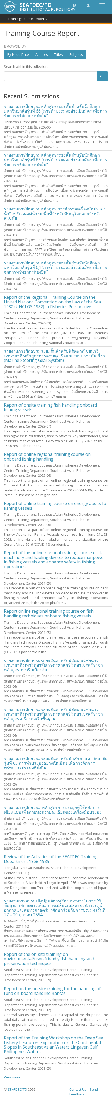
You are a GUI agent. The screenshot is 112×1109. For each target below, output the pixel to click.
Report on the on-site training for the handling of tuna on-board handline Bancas (52, 991)
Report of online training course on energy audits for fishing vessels (56, 506)
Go (102, 76)
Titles (58, 54)
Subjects (76, 54)
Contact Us (77, 1089)
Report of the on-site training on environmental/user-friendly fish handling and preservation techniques (49, 958)
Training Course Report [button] (26, 18)
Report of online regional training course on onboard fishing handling (47, 456)
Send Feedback (83, 1092)
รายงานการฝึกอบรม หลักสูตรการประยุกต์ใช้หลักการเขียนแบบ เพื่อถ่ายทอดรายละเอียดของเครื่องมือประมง (53, 810)
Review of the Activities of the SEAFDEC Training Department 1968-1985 (51, 859)
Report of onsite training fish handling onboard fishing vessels (50, 407)
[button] (74, 5)
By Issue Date (18, 54)
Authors (41, 54)
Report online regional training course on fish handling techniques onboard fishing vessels (49, 613)
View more (12, 1077)
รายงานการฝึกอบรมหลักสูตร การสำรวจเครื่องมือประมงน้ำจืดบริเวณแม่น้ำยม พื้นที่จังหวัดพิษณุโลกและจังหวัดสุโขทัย (55, 213)
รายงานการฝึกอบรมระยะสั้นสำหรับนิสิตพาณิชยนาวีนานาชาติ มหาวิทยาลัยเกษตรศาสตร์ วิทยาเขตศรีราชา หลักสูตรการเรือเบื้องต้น (53, 665)
